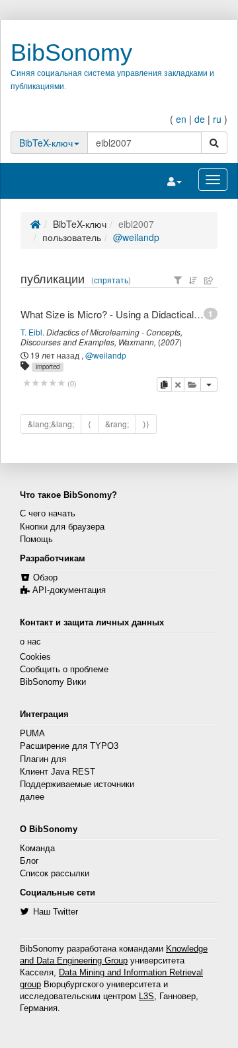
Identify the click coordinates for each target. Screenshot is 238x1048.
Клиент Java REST (57, 772)
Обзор (45, 577)
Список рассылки (54, 873)
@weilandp (136, 237)
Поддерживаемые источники (77, 784)
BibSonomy (71, 52)
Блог (29, 861)
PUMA (32, 733)
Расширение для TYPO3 (69, 746)
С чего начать (47, 513)
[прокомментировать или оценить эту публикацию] (43, 383)
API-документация (69, 590)
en (181, 118)
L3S (146, 996)
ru (217, 118)
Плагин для (43, 759)
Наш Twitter (55, 912)
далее (32, 797)
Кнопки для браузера (62, 527)
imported (48, 366)
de (199, 118)
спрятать (111, 280)
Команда (37, 848)
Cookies (35, 657)
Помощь (36, 539)
